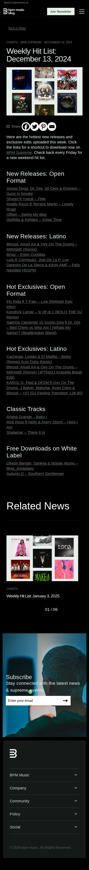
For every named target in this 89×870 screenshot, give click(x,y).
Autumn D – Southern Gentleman (35, 474)
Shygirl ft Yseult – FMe (26, 199)
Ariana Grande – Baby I (26, 417)
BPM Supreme (19, 152)
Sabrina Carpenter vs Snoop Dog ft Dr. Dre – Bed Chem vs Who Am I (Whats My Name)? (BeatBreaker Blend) (43, 327)
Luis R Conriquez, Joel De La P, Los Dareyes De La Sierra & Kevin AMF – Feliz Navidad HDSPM (43, 265)
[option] (44, 566)
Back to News (17, 28)
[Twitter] (34, 126)
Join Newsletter (60, 11)
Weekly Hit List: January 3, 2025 (32, 596)
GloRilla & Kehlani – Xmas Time (34, 220)
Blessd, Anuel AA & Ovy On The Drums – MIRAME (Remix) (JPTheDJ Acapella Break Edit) (44, 372)
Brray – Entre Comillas (25, 254)
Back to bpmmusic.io (16, 2)
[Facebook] (26, 126)
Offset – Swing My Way (26, 214)
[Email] (52, 126)
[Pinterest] (43, 126)
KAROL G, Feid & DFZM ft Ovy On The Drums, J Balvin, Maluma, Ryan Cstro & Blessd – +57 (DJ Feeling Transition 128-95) (44, 388)
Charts (12, 42)
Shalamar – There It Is (25, 432)
